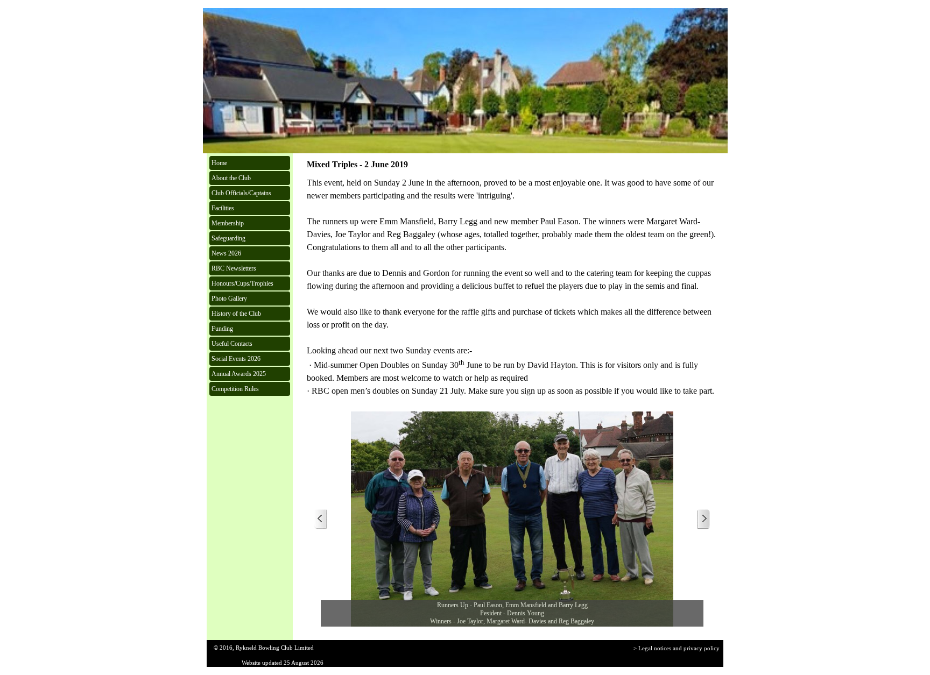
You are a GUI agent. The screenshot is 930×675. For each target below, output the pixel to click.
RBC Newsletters (234, 268)
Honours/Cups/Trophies (242, 283)
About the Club (231, 178)
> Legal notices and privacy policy (676, 648)
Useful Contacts (232, 343)
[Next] (703, 519)
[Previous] (320, 519)
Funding (222, 328)
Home (219, 163)
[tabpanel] (512, 286)
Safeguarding (228, 238)
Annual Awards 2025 (239, 374)
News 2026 (226, 253)
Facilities (223, 208)
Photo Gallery (229, 298)
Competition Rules (235, 389)
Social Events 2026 (236, 359)
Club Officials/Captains (241, 193)
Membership (228, 223)
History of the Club (236, 313)
